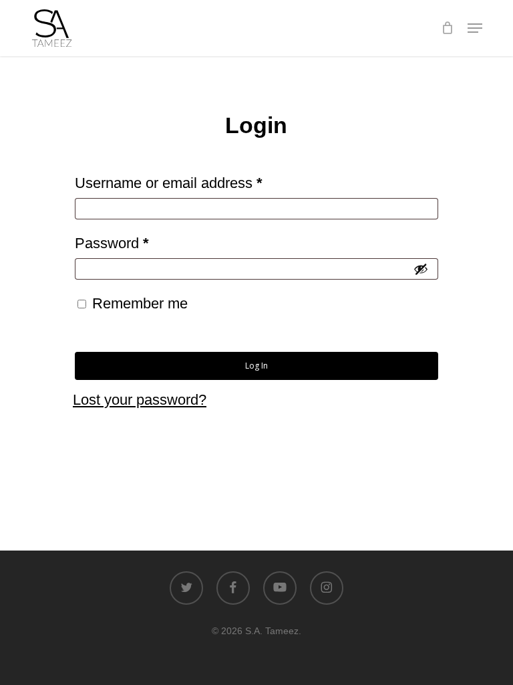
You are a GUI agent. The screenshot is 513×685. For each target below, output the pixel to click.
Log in (256, 365)
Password (141, 243)
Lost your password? (139, 399)
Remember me (140, 303)
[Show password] (420, 269)
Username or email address (198, 182)
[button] (475, 28)
